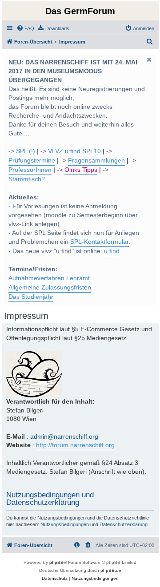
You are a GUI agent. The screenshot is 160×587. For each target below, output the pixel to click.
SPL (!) (25, 151)
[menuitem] (25, 28)
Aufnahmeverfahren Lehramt (49, 278)
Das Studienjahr (30, 297)
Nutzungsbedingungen (64, 524)
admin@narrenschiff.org (64, 436)
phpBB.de (110, 570)
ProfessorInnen (30, 170)
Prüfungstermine (31, 160)
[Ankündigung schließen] (149, 59)
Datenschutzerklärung (124, 524)
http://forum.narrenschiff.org (75, 444)
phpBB (56, 562)
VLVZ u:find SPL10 (74, 151)
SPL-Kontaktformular (99, 241)
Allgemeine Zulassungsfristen (49, 287)
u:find (112, 251)
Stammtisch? (26, 179)
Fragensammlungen (96, 160)
